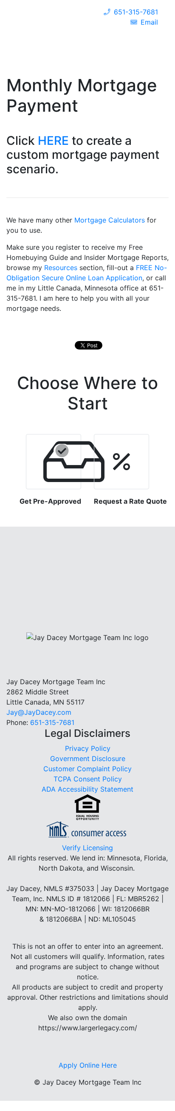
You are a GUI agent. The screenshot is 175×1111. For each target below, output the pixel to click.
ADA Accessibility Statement (87, 789)
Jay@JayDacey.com (38, 712)
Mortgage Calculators (109, 220)
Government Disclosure (87, 758)
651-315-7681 (136, 12)
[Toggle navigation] (149, 39)
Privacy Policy (87, 748)
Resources (60, 267)
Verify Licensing (87, 847)
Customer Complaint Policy (87, 768)
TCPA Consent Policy (88, 779)
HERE (53, 140)
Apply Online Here (88, 1065)
